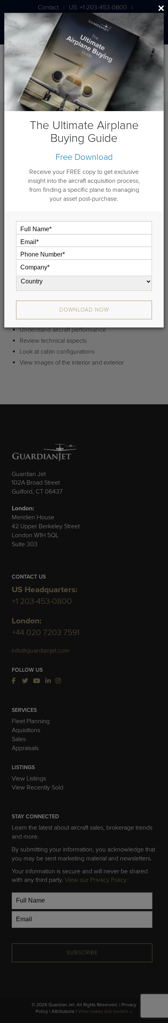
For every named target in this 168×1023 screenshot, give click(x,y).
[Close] (161, 8)
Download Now (84, 309)
